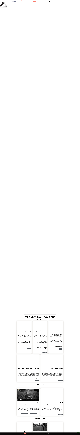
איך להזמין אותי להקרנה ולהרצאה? (45, 1)
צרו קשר (31, 1)
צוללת (61, 402)
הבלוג (38, 1)
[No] (78, 433)
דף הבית (66, 1)
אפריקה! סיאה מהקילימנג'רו (56, 368)
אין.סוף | (60, 330)
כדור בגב (37, 402)
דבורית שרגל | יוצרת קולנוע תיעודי (59, 1)
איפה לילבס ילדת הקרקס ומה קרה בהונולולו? (28, 368)
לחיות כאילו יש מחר (58, 431)
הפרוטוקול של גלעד (26, 431)
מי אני (52, 1)
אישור (25, 433)
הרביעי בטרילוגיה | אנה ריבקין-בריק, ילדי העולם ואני (40, 331)
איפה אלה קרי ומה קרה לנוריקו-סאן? (25, 331)
